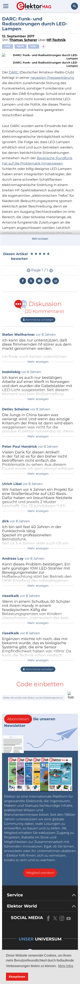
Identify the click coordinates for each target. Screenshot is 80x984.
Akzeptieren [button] (17, 976)
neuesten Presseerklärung (52, 78)
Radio (20, 46)
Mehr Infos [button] (65, 966)
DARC (14, 72)
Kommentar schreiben (39, 319)
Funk (7, 46)
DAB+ (34, 46)
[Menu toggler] (6, 6)
